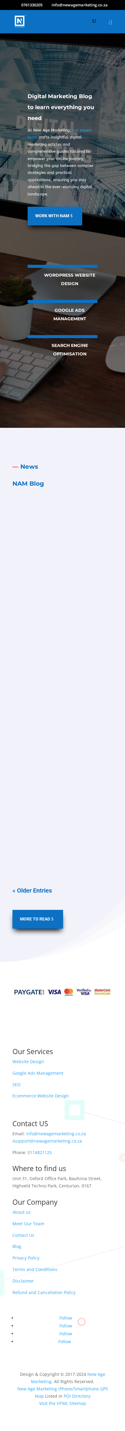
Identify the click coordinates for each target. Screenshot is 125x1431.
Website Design (28, 1061)
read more (62, 615)
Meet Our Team (28, 1223)
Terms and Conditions (34, 1269)
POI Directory (77, 1396)
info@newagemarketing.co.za (56, 1133)
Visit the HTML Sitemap (62, 1403)
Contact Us (23, 1235)
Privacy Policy (25, 1258)
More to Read (35, 919)
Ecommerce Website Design (40, 1096)
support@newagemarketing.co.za (48, 1141)
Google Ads (62, 548)
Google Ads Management (37, 1073)
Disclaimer (23, 1281)
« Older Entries (32, 890)
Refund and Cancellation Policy (44, 1292)
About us (21, 1212)
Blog (16, 1246)
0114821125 (40, 1152)
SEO (16, 1084)
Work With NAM (52, 215)
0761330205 (31, 5)
